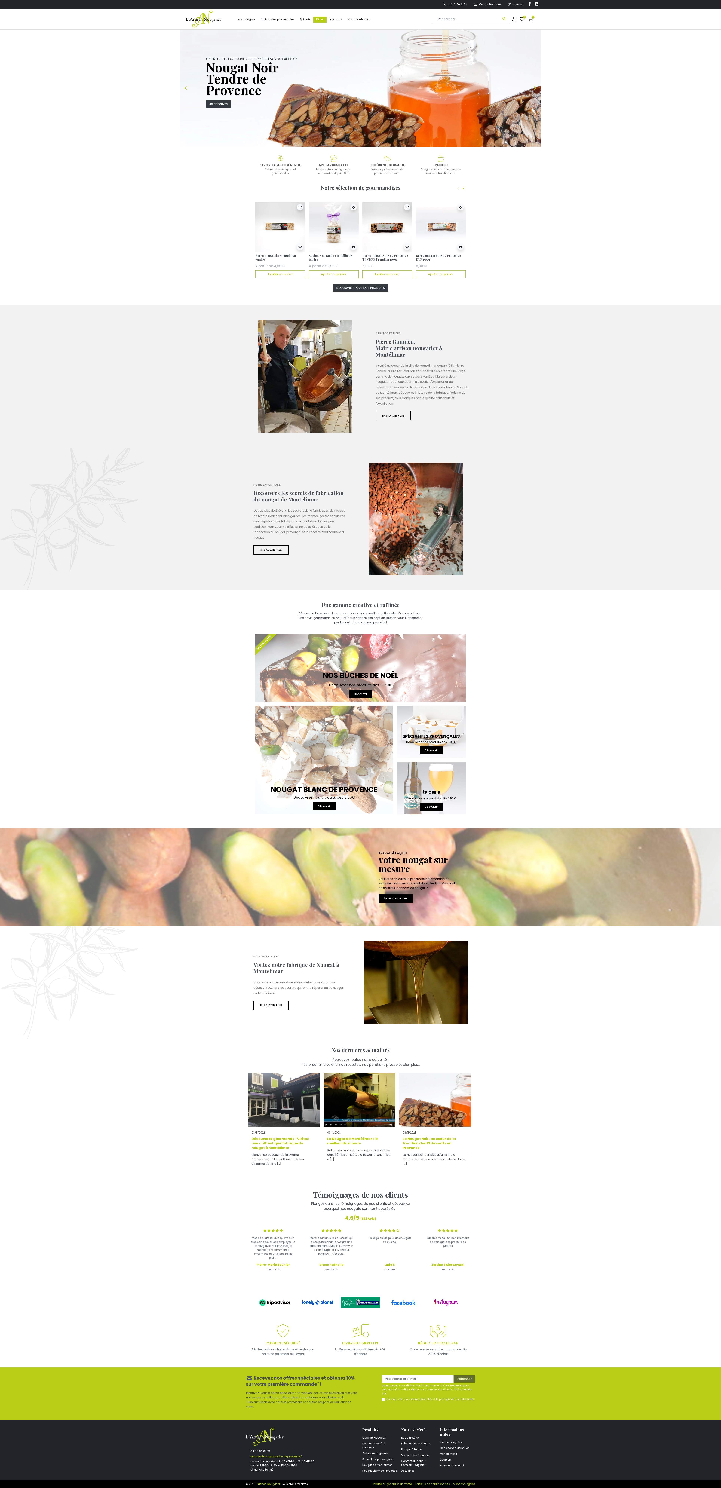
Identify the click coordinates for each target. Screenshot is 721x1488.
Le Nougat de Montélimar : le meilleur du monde (352, 1141)
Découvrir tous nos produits (360, 288)
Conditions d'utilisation (455, 1448)
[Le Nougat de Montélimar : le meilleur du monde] (359, 1100)
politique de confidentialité (456, 1399)
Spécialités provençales (377, 1459)
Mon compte (448, 1454)
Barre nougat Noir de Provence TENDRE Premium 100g (385, 258)
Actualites (407, 1471)
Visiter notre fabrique (415, 1455)
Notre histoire (410, 1438)
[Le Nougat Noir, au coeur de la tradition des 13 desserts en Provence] (435, 1100)
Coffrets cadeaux (374, 1438)
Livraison (445, 1460)
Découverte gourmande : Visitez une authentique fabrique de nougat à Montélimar (280, 1143)
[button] (530, 19)
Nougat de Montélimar (377, 1465)
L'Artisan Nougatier (268, 1484)
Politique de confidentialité (432, 1484)
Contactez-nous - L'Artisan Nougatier (413, 1463)
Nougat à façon (411, 1449)
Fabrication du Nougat (415, 1443)
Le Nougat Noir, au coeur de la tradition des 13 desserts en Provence (429, 1143)
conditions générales (418, 1399)
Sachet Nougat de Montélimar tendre (330, 258)
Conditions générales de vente (392, 1484)
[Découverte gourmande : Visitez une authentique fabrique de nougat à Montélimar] (284, 1100)
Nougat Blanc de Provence (379, 1471)
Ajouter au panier (280, 274)
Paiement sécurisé (452, 1465)
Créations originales (375, 1453)
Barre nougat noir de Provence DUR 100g (438, 258)
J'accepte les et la (430, 1399)
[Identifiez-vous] (514, 19)
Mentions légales (451, 1442)
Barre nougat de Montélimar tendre (275, 258)
